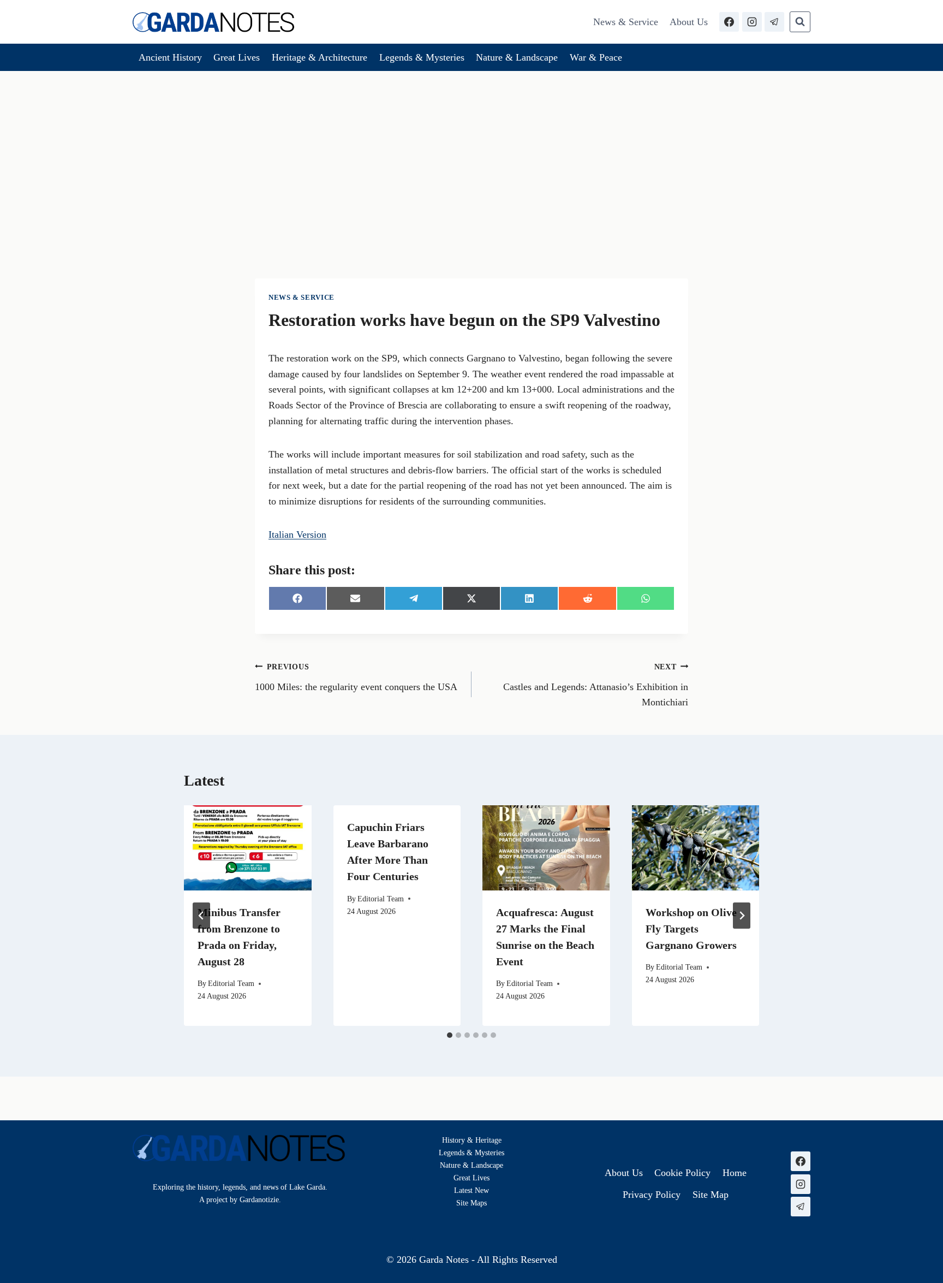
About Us (689, 21)
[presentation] (248, 847)
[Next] (741, 915)
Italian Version (297, 534)
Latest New (471, 1190)
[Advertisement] (471, 152)
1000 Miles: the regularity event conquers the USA (356, 677)
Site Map (470, 1202)
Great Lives (236, 57)
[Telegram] (774, 22)
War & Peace (596, 57)
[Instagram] (752, 22)
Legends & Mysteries (421, 57)
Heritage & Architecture (319, 57)
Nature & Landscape (517, 57)
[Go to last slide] (201, 915)
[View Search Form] (800, 21)
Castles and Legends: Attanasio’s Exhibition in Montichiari (595, 685)
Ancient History (170, 57)
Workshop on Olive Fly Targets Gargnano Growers (691, 928)
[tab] (449, 1035)
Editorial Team (231, 983)
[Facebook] (729, 22)
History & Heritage (472, 1140)
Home (735, 1172)
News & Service (625, 21)
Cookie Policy (682, 1172)
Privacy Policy (652, 1194)
